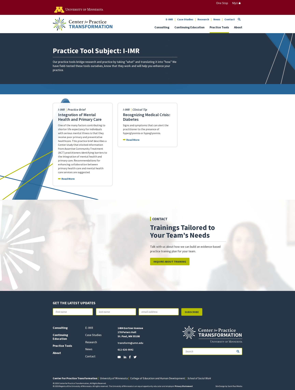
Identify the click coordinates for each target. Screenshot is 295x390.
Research (203, 19)
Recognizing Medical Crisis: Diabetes (146, 117)
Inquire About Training (169, 261)
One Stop (222, 3)
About (238, 27)
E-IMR (169, 19)
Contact (229, 19)
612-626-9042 (125, 349)
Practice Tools (219, 27)
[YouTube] (119, 357)
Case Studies (185, 19)
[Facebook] (130, 357)
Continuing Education (189, 27)
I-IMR (61, 110)
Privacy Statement (184, 386)
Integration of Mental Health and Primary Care (80, 117)
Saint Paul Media (235, 386)
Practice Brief (76, 110)
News (216, 19)
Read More (68, 178)
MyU (235, 3)
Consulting (161, 27)
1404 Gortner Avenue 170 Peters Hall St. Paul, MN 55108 (130, 332)
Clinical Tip (139, 110)
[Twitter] (135, 357)
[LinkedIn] (125, 357)
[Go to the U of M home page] (78, 9)
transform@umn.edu (130, 343)
